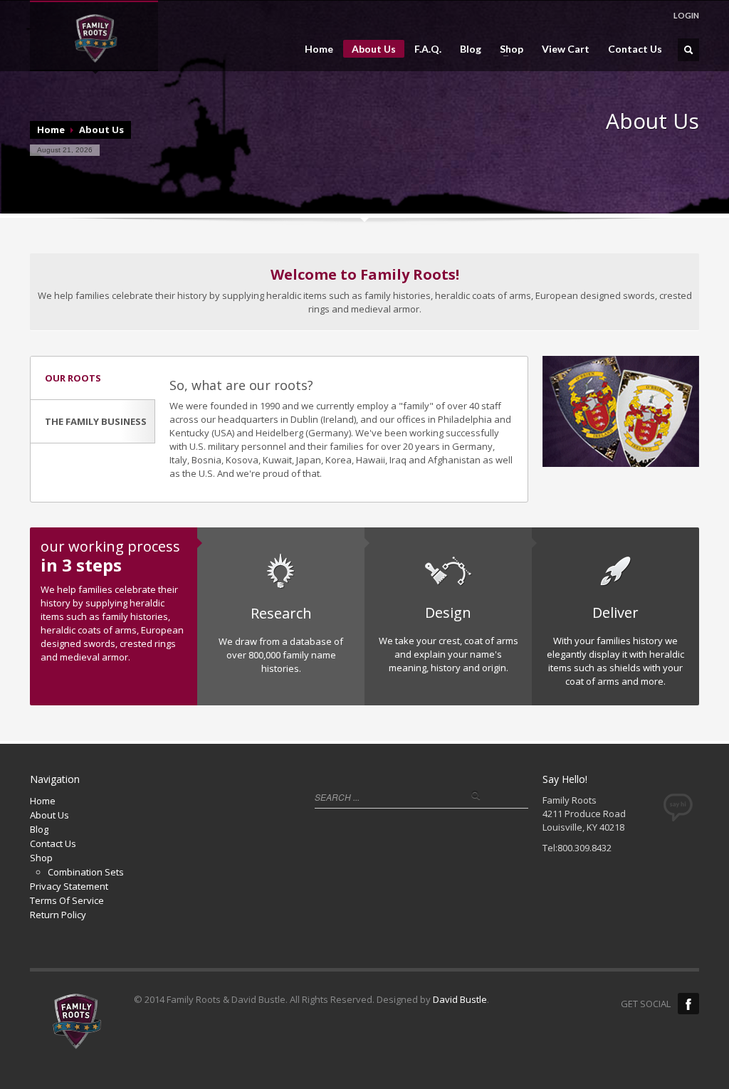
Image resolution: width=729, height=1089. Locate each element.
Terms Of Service (67, 900)
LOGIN (686, 15)
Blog (470, 49)
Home (319, 49)
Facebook (688, 1003)
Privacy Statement (69, 886)
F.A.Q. (427, 49)
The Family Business (96, 421)
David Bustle (460, 999)
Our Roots (73, 378)
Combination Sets (86, 872)
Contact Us (635, 49)
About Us (374, 49)
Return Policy (58, 914)
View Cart (565, 49)
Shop (507, 49)
